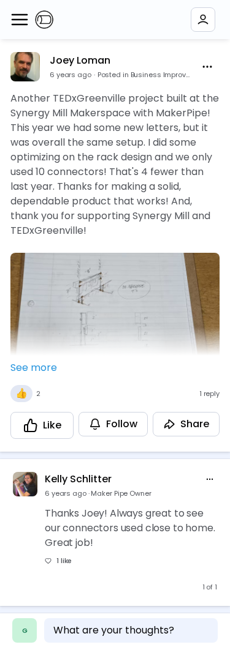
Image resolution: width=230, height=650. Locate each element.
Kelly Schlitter (78, 479)
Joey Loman (80, 60)
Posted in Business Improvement (144, 75)
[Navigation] (19, 19)
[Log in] (203, 19)
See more (33, 367)
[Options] (207, 66)
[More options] (209, 479)
